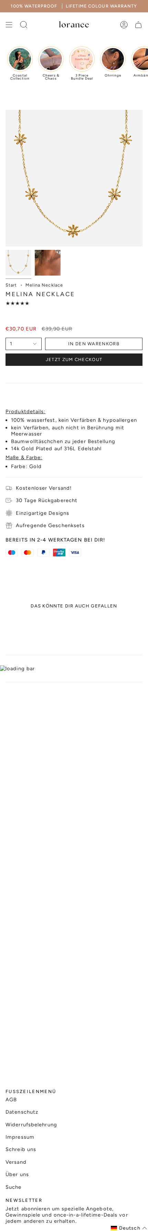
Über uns (17, 1174)
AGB (11, 1099)
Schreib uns (21, 1149)
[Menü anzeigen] (9, 24)
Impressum (20, 1137)
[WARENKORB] (138, 24)
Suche (14, 1187)
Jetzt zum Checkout (74, 359)
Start (11, 285)
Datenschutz (22, 1112)
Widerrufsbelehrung (31, 1125)
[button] (129, 1228)
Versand (16, 1162)
